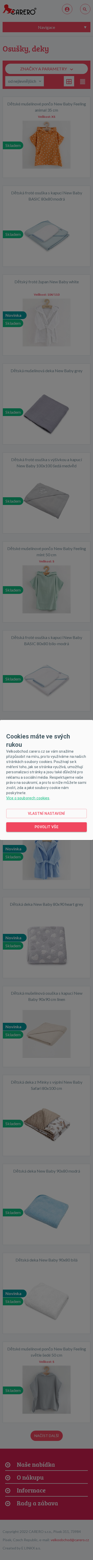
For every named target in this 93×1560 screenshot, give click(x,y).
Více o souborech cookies (28, 798)
